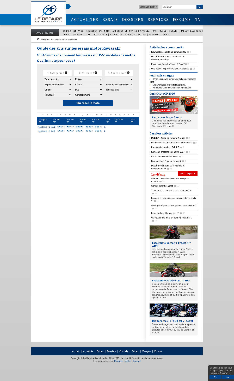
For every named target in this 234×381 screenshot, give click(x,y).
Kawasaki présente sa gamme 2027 (170, 152)
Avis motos (45, 32)
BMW (155, 31)
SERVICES (158, 19)
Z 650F (52, 131)
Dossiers (111, 351)
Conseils (123, 351)
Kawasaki (78, 34)
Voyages (146, 351)
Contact (137, 361)
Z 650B (52, 127)
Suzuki (142, 34)
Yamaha (166, 34)
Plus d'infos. (225, 373)
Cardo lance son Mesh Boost (167, 156)
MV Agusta (116, 34)
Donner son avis (73, 31)
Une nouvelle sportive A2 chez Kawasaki (173, 69)
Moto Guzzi (100, 34)
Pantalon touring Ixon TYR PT (167, 147)
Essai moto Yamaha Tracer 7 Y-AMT (170, 64)
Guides (45, 39)
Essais (100, 351)
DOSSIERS (133, 19)
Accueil (75, 351)
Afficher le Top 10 (125, 31)
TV (198, 19)
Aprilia (145, 31)
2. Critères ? (87, 73)
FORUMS (182, 19)
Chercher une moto (98, 31)
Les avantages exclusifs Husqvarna (169, 85)
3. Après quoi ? (117, 73)
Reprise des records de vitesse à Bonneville (174, 142)
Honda (66, 34)
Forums (158, 351)
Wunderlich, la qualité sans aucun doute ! (171, 88)
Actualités (88, 351)
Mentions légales (122, 361)
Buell (163, 31)
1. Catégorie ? (56, 73)
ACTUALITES (84, 19)
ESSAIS (110, 19)
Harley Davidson (191, 31)
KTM (89, 34)
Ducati (173, 31)
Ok (215, 377)
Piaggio (130, 34)
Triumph (154, 34)
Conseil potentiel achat (165, 186)
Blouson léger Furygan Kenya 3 (168, 161)
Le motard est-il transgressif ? (168, 213)
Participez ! (187, 173)
